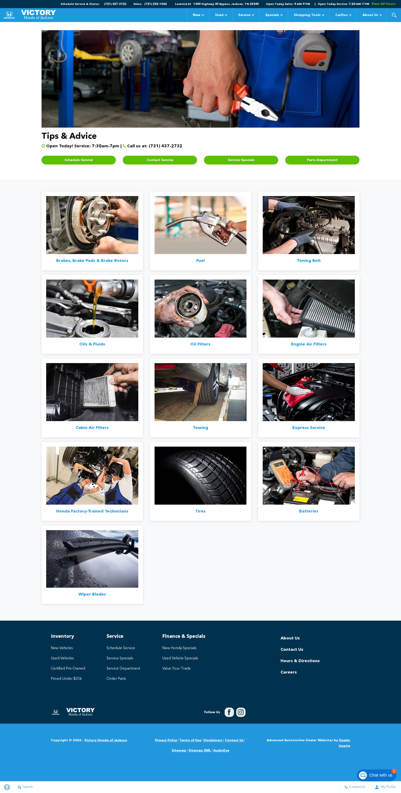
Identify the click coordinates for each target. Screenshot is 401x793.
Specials (272, 15)
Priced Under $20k (66, 679)
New (196, 15)
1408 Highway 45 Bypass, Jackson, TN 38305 (226, 4)
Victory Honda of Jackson (105, 740)
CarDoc (341, 15)
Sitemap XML (199, 750)
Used (219, 15)
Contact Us (292, 650)
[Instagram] (241, 712)
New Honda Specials (179, 648)
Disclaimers (213, 740)
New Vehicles (62, 648)
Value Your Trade (176, 669)
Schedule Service (79, 160)
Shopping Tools (307, 15)
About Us (370, 15)
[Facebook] (229, 712)
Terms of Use (190, 740)
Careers (289, 672)
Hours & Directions (300, 661)
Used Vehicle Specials (180, 658)
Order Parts (116, 679)
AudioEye (221, 750)
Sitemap (179, 750)
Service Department (123, 669)
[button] (394, 15)
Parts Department (322, 160)
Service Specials (241, 160)
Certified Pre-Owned (68, 669)
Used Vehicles (62, 658)
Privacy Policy (166, 740)
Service (244, 15)
